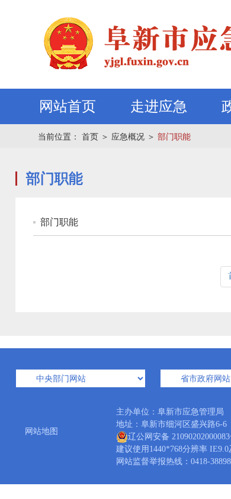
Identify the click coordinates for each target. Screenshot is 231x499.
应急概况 (128, 136)
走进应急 (158, 106)
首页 (90, 136)
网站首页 (67, 106)
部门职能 (174, 136)
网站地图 (41, 431)
